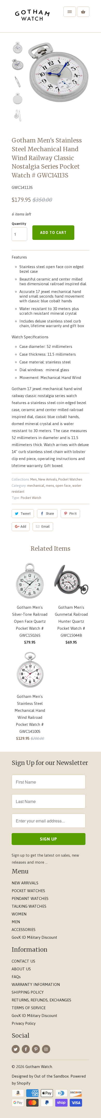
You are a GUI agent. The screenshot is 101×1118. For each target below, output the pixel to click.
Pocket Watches (70, 479)
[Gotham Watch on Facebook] (26, 1049)
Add (23, 526)
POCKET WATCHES (28, 890)
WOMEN (19, 914)
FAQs (16, 976)
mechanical (35, 486)
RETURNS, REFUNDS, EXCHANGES (41, 1000)
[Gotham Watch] (32, 18)
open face (63, 486)
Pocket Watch (31, 498)
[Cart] (83, 11)
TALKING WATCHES (29, 906)
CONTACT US (23, 961)
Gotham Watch (38, 1066)
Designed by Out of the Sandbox (40, 1076)
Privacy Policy (23, 1023)
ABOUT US (21, 969)
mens (50, 486)
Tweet (25, 513)
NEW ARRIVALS (25, 883)
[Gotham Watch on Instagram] (46, 1049)
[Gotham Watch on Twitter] (16, 1049)
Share (50, 513)
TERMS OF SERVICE (29, 1008)
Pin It (73, 513)
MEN (16, 922)
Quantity (19, 224)
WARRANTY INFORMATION (36, 984)
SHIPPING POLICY (28, 992)
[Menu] (69, 11)
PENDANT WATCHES (30, 898)
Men (33, 479)
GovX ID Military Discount (34, 937)
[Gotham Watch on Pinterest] (36, 1049)
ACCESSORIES (23, 929)
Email (45, 526)
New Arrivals (47, 479)
